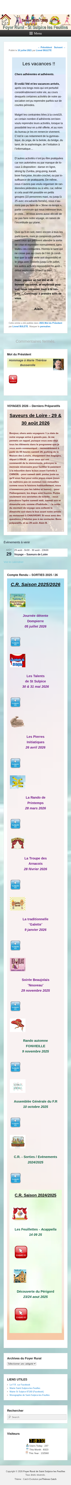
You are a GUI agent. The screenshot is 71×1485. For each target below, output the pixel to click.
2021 (41, 323)
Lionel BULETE (20, 326)
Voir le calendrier (13, 562)
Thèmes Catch (49, 1479)
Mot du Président (53, 323)
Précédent (45, 47)
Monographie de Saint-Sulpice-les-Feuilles (30, 1395)
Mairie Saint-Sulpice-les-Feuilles (25, 1388)
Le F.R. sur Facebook (20, 1384)
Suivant (60, 47)
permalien (45, 326)
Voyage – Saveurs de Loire (31, 554)
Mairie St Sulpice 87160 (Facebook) (27, 1391)
